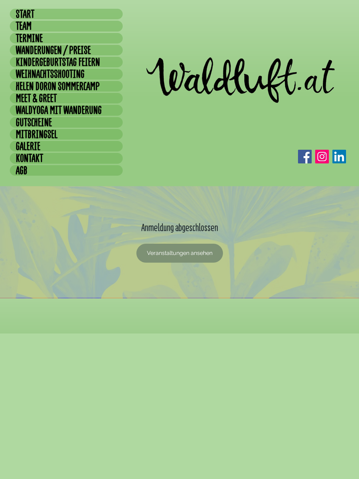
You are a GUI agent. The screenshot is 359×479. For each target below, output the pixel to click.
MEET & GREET (36, 98)
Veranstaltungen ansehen (179, 253)
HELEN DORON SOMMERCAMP (58, 86)
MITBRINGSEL (36, 134)
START (25, 14)
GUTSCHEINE (34, 122)
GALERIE (28, 146)
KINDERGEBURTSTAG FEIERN (58, 62)
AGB (21, 170)
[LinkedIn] (339, 156)
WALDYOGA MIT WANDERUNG (59, 110)
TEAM (24, 26)
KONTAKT (29, 158)
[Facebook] (305, 156)
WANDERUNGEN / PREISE (53, 50)
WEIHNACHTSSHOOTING (50, 74)
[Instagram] (322, 156)
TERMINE (29, 38)
